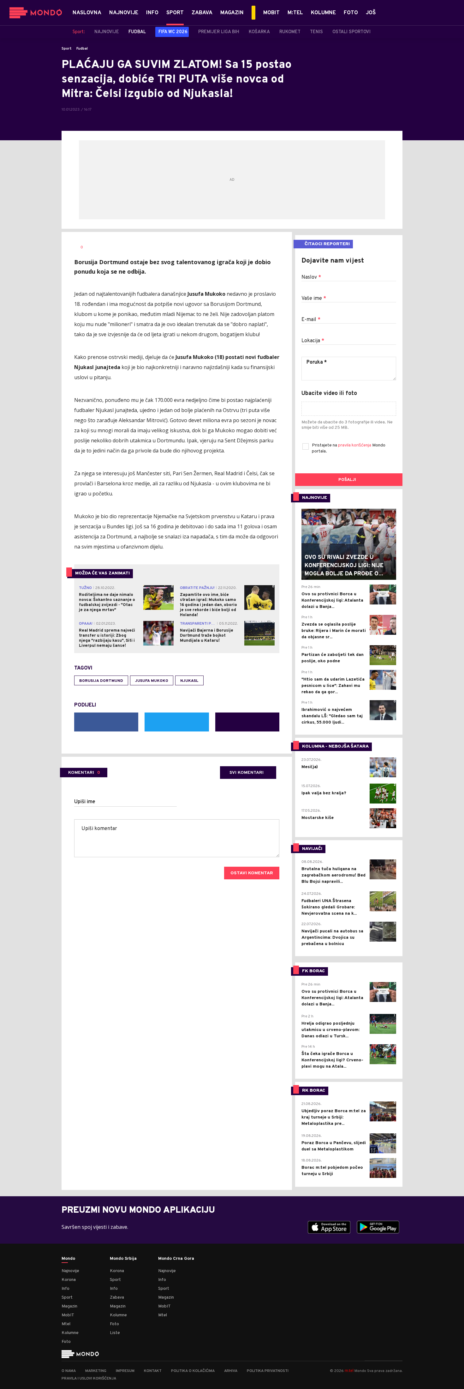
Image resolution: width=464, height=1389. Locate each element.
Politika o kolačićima (193, 1371)
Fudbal (82, 48)
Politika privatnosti (268, 1371)
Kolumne (70, 1333)
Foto (66, 1341)
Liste (115, 1333)
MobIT (68, 1315)
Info (65, 1288)
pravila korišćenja (355, 445)
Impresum (125, 1371)
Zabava (117, 1297)
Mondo (68, 1258)
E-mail (310, 319)
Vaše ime (313, 298)
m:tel (349, 1370)
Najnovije (70, 1271)
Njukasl (189, 680)
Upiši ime (84, 802)
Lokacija (312, 340)
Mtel (66, 1324)
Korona (69, 1280)
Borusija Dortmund (101, 680)
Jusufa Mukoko (151, 680)
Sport (67, 48)
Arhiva (230, 1371)
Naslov (311, 277)
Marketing (95, 1371)
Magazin (69, 1306)
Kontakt (153, 1371)
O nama (69, 1371)
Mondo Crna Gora (176, 1258)
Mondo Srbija (123, 1258)
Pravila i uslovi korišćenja (89, 1378)
